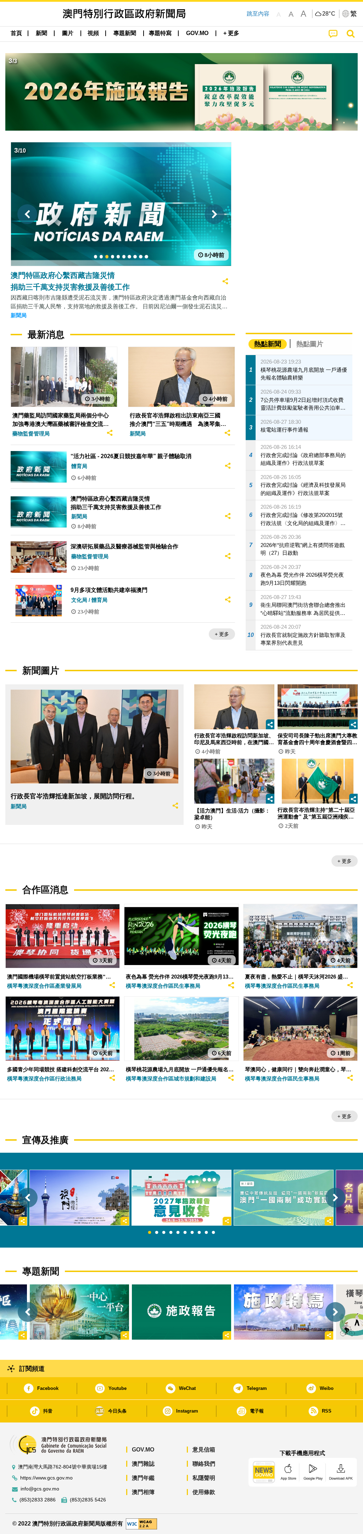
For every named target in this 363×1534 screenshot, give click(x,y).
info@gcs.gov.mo (40, 1489)
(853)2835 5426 (88, 1499)
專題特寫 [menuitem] (160, 33)
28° (329, 14)
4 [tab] (170, 1232)
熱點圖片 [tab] (309, 344)
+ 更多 (222, 634)
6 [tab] (185, 1232)
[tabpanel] (181, 1198)
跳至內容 (258, 14)
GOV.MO (143, 1450)
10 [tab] (213, 1232)
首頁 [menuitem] (16, 33)
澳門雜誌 (143, 1464)
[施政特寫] (284, 1312)
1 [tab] (149, 1232)
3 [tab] (163, 1232)
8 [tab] (199, 1232)
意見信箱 (203, 1450)
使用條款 (203, 1492)
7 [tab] (192, 1232)
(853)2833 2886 (37, 1499)
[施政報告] (181, 1312)
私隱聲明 (203, 1478)
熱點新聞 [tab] (267, 344)
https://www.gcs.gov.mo (46, 1478)
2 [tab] (156, 1232)
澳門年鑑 (143, 1478)
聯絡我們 (203, 1464)
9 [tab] (206, 1232)
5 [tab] (178, 1232)
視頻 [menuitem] (93, 33)
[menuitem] (41, 33)
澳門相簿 (143, 1492)
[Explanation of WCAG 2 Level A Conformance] (141, 1523)
